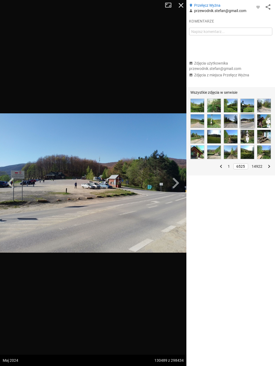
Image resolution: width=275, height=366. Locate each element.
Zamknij (181, 5)
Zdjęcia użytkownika (215, 66)
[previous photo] (10, 183)
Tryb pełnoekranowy (170, 5)
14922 (257, 166)
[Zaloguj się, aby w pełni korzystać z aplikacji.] (258, 7)
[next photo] (175, 183)
